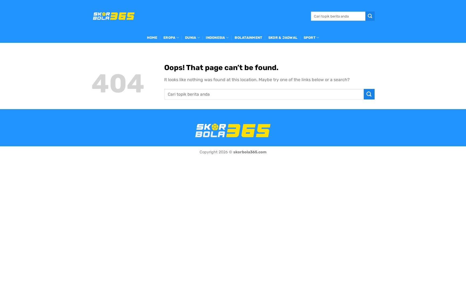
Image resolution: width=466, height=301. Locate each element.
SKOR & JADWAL (282, 38)
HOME (152, 38)
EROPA (169, 38)
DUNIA (190, 38)
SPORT (310, 38)
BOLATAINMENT (248, 38)
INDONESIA (215, 38)
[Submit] (370, 16)
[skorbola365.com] (113, 16)
